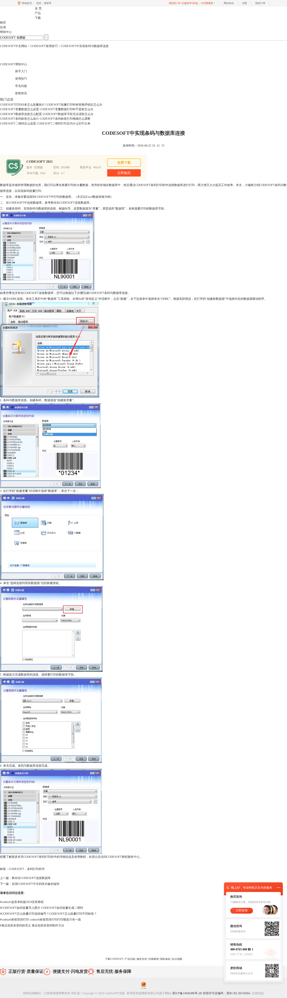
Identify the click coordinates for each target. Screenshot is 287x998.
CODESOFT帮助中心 (13, 64)
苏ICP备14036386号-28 (186, 993)
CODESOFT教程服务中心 (123, 856)
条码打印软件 (36, 869)
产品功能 (130, 958)
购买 (3, 22)
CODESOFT (43, 196)
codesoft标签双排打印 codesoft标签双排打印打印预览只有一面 (40, 919)
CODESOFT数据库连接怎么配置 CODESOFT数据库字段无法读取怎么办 (46, 114)
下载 (38, 18)
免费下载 (124, 162)
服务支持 (142, 958)
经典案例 (154, 958)
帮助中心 (6, 32)
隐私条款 (165, 958)
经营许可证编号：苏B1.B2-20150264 (227, 993)
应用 (3, 27)
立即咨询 (242, 910)
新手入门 (16, 70)
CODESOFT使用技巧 (44, 46)
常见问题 (16, 85)
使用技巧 (16, 78)
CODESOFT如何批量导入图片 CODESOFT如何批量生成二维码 (41, 907)
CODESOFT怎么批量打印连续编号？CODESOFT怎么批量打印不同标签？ (48, 913)
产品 (38, 13)
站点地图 (177, 958)
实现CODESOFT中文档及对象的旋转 (35, 883)
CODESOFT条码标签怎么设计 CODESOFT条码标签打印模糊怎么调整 (45, 118)
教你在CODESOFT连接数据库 (70, 202)
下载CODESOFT (114, 958)
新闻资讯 (16, 92)
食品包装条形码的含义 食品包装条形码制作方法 (32, 925)
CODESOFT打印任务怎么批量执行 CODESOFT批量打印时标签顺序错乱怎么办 (51, 104)
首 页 (38, 8)
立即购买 (124, 173)
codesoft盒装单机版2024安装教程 (22, 902)
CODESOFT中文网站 (13, 46)
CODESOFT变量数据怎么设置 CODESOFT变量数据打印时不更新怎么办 (46, 109)
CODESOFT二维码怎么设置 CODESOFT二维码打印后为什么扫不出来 (45, 123)
